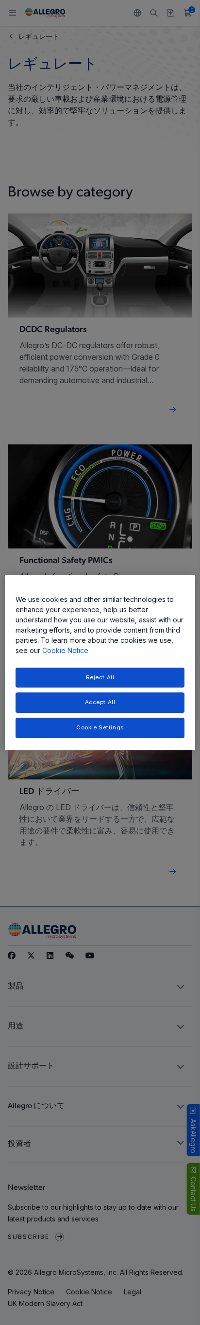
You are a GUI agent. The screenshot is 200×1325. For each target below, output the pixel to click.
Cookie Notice (65, 650)
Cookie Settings (100, 727)
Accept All (100, 702)
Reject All (100, 677)
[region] (100, 663)
